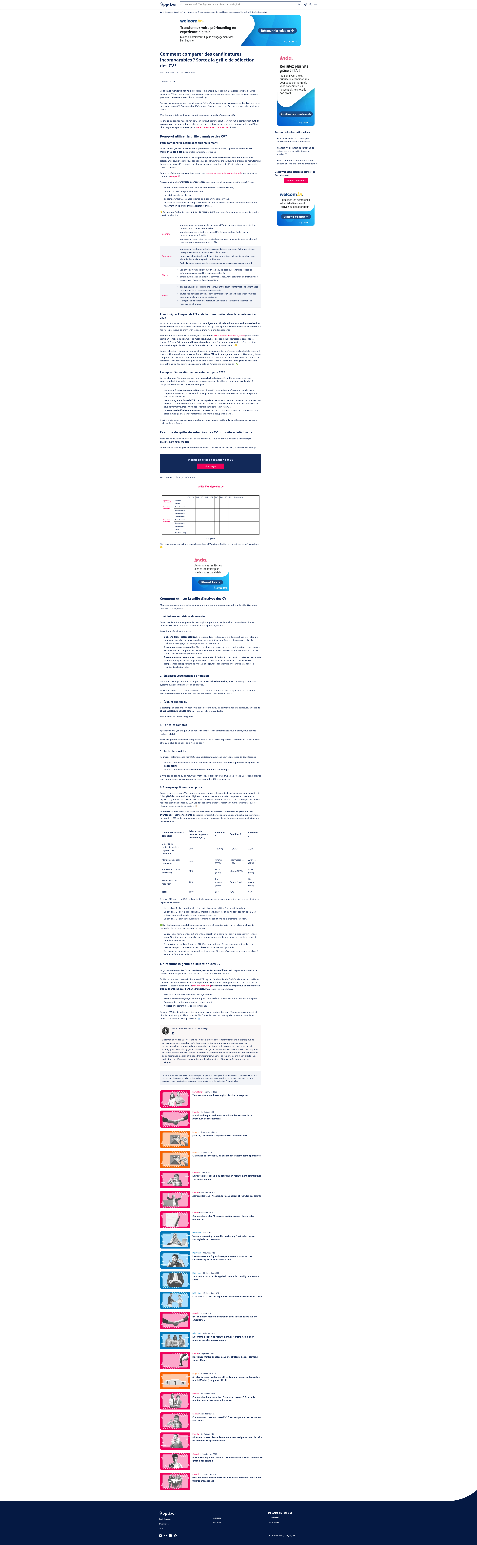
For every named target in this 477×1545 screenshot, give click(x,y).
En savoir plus (232, 1081)
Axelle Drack (169, 72)
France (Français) (284, 1535)
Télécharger (211, 466)
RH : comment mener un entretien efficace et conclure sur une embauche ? (297, 162)
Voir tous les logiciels (296, 180)
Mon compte (273, 1517)
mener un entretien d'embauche (212, 127)
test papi (174, 176)
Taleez (165, 295)
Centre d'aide (273, 1522)
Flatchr (165, 275)
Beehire (166, 233)
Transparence (164, 1524)
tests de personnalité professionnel (223, 173)
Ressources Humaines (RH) (175, 12)
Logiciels (217, 1522)
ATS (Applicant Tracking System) (229, 335)
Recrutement (192, 12)
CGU (161, 1528)
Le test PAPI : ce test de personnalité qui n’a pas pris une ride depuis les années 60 (295, 151)
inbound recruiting (201, 985)
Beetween (167, 256)
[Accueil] (161, 12)
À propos (217, 1518)
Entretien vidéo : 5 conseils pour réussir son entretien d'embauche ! (294, 140)
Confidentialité (165, 1519)
